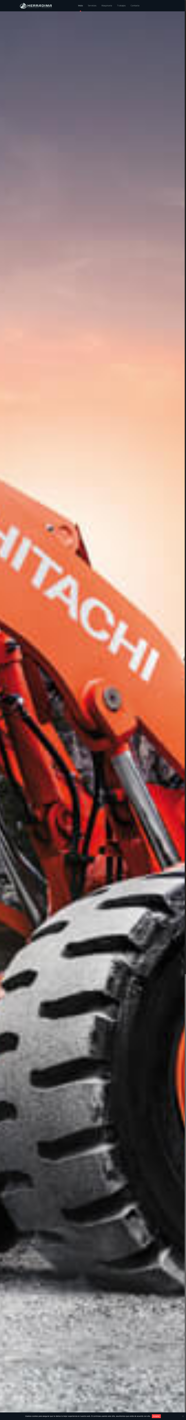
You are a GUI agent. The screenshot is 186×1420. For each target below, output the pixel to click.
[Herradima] (38, 5)
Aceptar (156, 1416)
